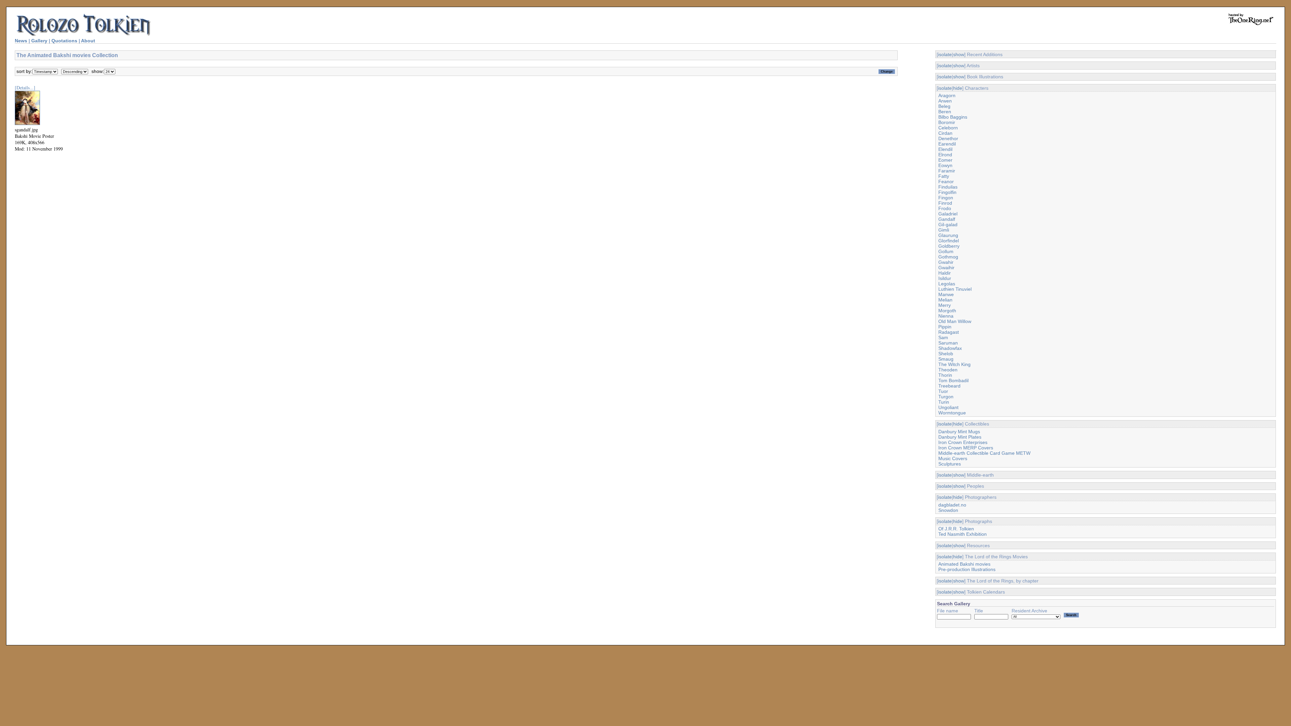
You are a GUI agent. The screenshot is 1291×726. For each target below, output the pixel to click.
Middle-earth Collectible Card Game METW (984, 453)
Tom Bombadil (953, 380)
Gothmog (948, 256)
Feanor (946, 181)
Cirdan (945, 133)
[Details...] (25, 87)
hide (957, 88)
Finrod (945, 203)
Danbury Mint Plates (959, 437)
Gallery (39, 40)
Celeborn (948, 127)
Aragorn (946, 95)
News (21, 40)
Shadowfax (950, 348)
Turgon (945, 396)
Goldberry (949, 246)
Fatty (943, 176)
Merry (944, 305)
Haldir (944, 273)
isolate (945, 54)
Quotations (64, 40)
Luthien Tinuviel (955, 289)
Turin (943, 402)
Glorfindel (948, 240)
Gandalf (946, 219)
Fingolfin (947, 192)
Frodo (944, 208)
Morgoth (947, 310)
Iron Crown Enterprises (962, 442)
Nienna (945, 316)
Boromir (946, 122)
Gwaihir (946, 267)
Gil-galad (947, 224)
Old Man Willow (954, 321)
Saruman (948, 343)
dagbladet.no (952, 505)
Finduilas (947, 187)
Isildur (944, 278)
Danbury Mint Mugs (959, 431)
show (958, 54)
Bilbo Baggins (952, 117)
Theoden (947, 369)
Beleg (944, 106)
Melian (945, 299)
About (88, 40)
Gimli (943, 230)
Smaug (945, 359)
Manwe (946, 294)
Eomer (945, 160)
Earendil (947, 144)
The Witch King (954, 364)
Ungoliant (948, 407)
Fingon (945, 197)
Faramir (946, 170)
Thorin (945, 375)
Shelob (945, 353)
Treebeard (949, 386)
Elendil (945, 149)
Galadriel (947, 213)
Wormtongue (952, 412)
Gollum (945, 251)
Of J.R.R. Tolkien (956, 528)
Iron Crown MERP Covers (965, 447)
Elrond (945, 154)
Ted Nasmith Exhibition (962, 534)
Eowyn (945, 165)
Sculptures (949, 464)
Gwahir (945, 262)
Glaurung (948, 235)
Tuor (943, 391)
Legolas (946, 283)
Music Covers (952, 458)
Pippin (944, 326)
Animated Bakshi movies (964, 564)
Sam (943, 337)
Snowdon (948, 510)
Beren (944, 111)
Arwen (945, 101)
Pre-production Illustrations (966, 569)
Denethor (948, 138)
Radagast (948, 332)
